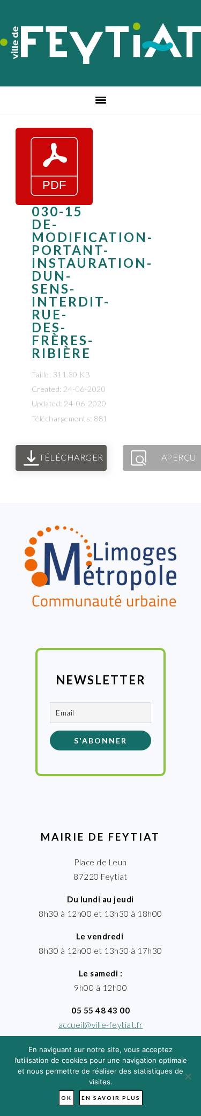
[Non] (187, 1076)
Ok (66, 1098)
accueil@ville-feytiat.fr (100, 1025)
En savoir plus (110, 1098)
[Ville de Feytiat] (100, 60)
